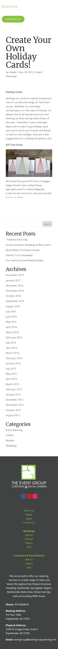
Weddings (11, 445)
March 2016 (12, 332)
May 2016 (11, 321)
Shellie (12, 72)
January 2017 (13, 280)
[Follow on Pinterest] (29, 496)
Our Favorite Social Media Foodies (24, 260)
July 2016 (11, 311)
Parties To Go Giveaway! (19, 255)
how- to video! (16, 197)
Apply (29, 518)
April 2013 (11, 379)
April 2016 (11, 327)
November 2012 (15, 404)
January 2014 (13, 363)
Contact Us (13, 19)
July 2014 (11, 342)
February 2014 (14, 358)
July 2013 (11, 368)
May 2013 (11, 373)
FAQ (29, 547)
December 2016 (14, 285)
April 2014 (11, 347)
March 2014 (12, 353)
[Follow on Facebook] (23, 496)
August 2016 (13, 306)
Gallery (29, 543)
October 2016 (13, 296)
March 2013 (12, 384)
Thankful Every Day (17, 239)
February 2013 (14, 389)
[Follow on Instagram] (35, 496)
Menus (29, 535)
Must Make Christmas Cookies (23, 250)
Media (29, 514)
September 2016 (15, 301)
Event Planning (14, 430)
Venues (29, 539)
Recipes (10, 440)
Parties (10, 435)
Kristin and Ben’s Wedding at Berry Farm (28, 245)
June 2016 (11, 316)
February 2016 (14, 337)
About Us (29, 510)
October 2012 (13, 410)
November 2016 (15, 290)
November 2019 (15, 275)
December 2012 (14, 399)
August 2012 (13, 415)
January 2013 (13, 394)
